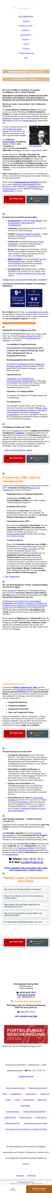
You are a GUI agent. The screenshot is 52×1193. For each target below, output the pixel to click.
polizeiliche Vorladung (11, 118)
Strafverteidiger (8, 142)
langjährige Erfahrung (25, 689)
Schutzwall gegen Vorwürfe (29, 336)
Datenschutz (32, 1175)
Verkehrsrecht (25, 35)
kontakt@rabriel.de (32, 862)
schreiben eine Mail (28, 1016)
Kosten (11, 249)
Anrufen (13, 1189)
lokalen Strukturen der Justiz (25, 687)
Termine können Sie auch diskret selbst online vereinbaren (24, 280)
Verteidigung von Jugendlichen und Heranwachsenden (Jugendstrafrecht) (21, 380)
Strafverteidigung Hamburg (15, 1088)
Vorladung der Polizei (26, 848)
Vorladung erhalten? (12, 1111)
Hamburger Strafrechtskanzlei (24, 184)
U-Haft (17, 1100)
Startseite (26, 21)
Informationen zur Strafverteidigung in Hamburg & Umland (26, 1129)
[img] (26, 7)
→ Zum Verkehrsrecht (10, 576)
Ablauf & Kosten (10, 1117)
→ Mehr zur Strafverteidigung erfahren (17, 450)
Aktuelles (25, 39)
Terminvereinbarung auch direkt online (31, 273)
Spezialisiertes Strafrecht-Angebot (35, 1123)
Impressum (20, 1175)
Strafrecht (25, 30)
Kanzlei (11, 591)
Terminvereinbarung (26, 53)
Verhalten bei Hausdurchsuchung (34, 1111)
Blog (26, 58)
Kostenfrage (24, 802)
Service (26, 44)
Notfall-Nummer (41, 1117)
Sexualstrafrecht (14, 223)
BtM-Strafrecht (27, 223)
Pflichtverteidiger (15, 259)
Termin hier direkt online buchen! (27, 1001)
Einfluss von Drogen (29, 549)
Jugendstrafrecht (14, 225)
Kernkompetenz (14, 221)
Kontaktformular (11, 854)
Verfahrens (19, 433)
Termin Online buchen (12, 1123)
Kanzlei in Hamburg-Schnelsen (28, 234)
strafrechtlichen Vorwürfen (38, 312)
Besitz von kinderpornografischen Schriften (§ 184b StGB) (27, 409)
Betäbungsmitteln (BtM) (16, 534)
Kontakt (26, 49)
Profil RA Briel (28, 1100)
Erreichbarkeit (14, 269)
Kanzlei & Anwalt (25, 26)
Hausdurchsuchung (29, 120)
